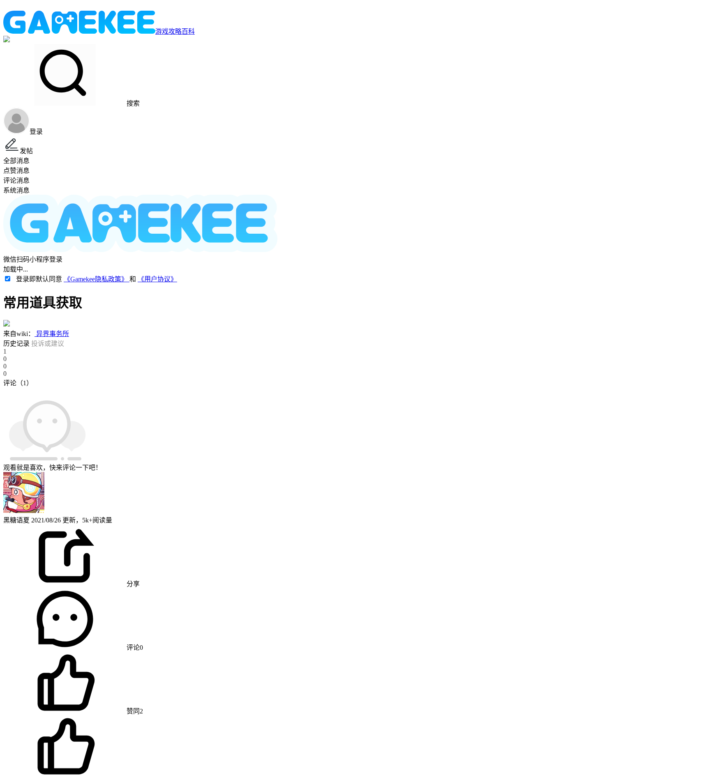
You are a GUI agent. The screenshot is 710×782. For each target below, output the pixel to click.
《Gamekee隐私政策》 (96, 279)
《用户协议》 (157, 279)
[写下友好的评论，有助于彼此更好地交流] (190, 391)
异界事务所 (52, 333)
